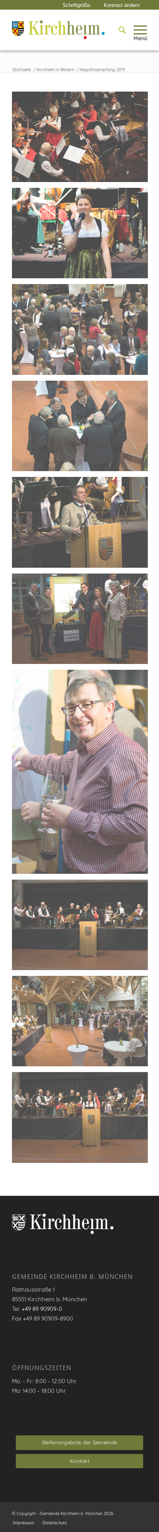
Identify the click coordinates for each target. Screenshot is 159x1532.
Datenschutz (54, 1522)
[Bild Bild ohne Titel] (83, 140)
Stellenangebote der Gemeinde (79, 1442)
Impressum (23, 1522)
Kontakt (79, 1461)
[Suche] (118, 29)
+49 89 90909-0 (42, 1308)
